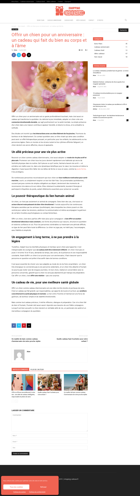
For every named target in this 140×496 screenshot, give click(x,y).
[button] (125, 20)
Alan (15, 50)
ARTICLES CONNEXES (20, 369)
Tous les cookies (16, 487)
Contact (60, 2)
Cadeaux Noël (40, 2)
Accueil (14, 26)
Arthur (95, 109)
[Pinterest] (24, 55)
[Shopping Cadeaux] (70, 10)
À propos (68, 2)
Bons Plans (15, 2)
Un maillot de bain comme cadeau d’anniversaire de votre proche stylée (26, 340)
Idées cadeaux (51, 2)
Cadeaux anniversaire (27, 2)
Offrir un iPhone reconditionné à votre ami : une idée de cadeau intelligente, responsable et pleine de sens (23, 395)
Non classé (21, 26)
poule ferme (81, 169)
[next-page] (16, 401)
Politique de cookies (19, 492)
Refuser (43, 487)
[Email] (29, 55)
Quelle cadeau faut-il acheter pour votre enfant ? (72, 340)
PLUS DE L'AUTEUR (37, 369)
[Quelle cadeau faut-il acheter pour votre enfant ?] (50, 382)
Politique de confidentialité (37, 492)
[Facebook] (14, 55)
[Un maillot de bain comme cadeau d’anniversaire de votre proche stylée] (76, 382)
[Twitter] (19, 55)
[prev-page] (13, 401)
